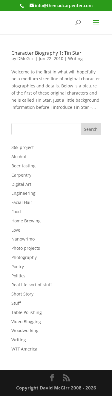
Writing (75, 58)
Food (16, 211)
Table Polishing (26, 312)
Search (91, 129)
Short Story (22, 294)
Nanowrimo (23, 239)
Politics (18, 276)
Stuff (16, 303)
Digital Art (21, 184)
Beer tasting (23, 166)
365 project (22, 147)
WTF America (24, 349)
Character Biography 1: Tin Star (46, 53)
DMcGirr (25, 58)
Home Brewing (26, 221)
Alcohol (18, 156)
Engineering (23, 193)
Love (15, 230)
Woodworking (25, 330)
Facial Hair (21, 202)
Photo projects (25, 248)
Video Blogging (26, 321)
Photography (24, 257)
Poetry (17, 266)
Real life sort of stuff (31, 284)
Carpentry (21, 175)
